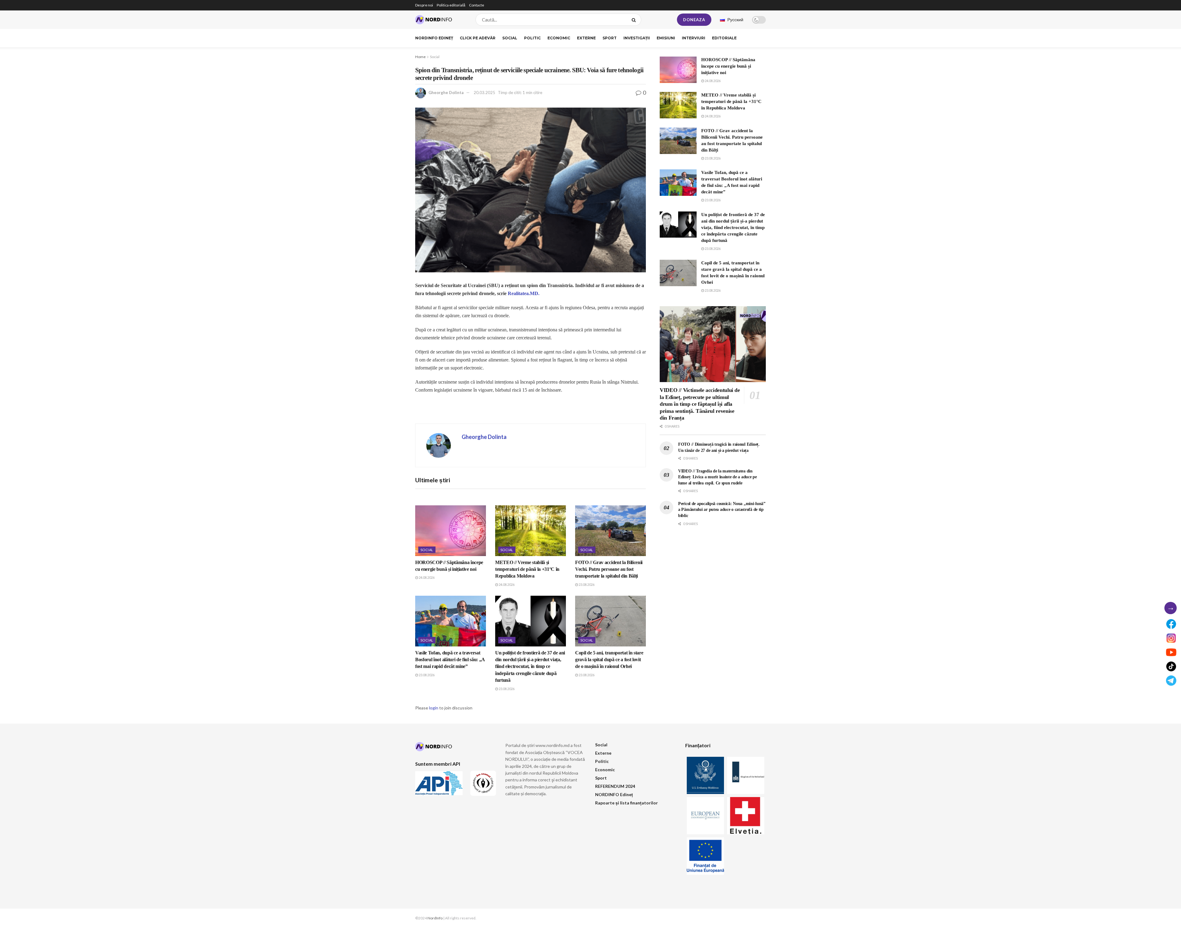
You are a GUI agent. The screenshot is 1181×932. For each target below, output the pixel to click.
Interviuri (693, 38)
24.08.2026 (426, 577)
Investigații (636, 38)
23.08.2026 (586, 584)
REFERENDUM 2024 (615, 786)
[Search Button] (635, 20)
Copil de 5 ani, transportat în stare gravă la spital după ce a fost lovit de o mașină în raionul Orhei (609, 659)
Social (509, 38)
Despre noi (424, 5)
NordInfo (435, 918)
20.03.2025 (484, 92)
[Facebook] (1171, 624)
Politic (532, 38)
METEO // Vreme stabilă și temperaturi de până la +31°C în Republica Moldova (527, 569)
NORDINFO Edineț (434, 38)
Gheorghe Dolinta (445, 92)
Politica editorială (451, 5)
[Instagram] (1171, 638)
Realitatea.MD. (523, 293)
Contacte (476, 5)
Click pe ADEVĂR (477, 38)
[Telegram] (1171, 680)
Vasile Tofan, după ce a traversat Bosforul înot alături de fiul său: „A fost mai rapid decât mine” (450, 659)
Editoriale (724, 38)
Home (420, 56)
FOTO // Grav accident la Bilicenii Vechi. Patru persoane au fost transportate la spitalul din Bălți (608, 569)
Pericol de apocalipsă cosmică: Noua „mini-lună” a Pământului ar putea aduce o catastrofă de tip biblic (721, 509)
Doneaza (694, 19)
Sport (609, 38)
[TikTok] (1171, 666)
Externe (586, 38)
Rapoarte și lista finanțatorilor (626, 802)
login (433, 707)
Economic (558, 38)
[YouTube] (1171, 652)
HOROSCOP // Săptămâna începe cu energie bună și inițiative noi (728, 66)
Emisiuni (666, 38)
